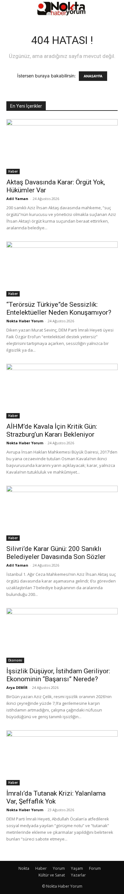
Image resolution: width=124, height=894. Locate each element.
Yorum (59, 868)
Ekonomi (15, 660)
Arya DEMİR (17, 687)
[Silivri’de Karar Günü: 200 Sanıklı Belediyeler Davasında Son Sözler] (62, 513)
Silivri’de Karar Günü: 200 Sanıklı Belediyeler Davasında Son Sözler (56, 553)
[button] (11, 8)
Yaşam (77, 868)
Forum (95, 868)
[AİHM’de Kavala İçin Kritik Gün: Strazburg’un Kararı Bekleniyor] (62, 391)
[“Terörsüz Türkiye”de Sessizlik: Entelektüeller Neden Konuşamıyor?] (62, 269)
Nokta (23, 868)
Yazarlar (78, 875)
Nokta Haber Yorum (24, 320)
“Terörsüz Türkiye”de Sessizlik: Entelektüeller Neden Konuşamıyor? (58, 308)
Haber (13, 171)
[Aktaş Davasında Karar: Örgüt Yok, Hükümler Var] (62, 146)
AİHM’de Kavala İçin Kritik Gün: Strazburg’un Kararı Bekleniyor (51, 430)
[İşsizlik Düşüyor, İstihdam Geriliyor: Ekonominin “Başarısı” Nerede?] (62, 635)
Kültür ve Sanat (51, 875)
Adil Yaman (17, 198)
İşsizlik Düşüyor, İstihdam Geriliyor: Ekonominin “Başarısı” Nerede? (58, 675)
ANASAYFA (93, 76)
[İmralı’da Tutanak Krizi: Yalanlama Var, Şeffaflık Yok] (62, 757)
